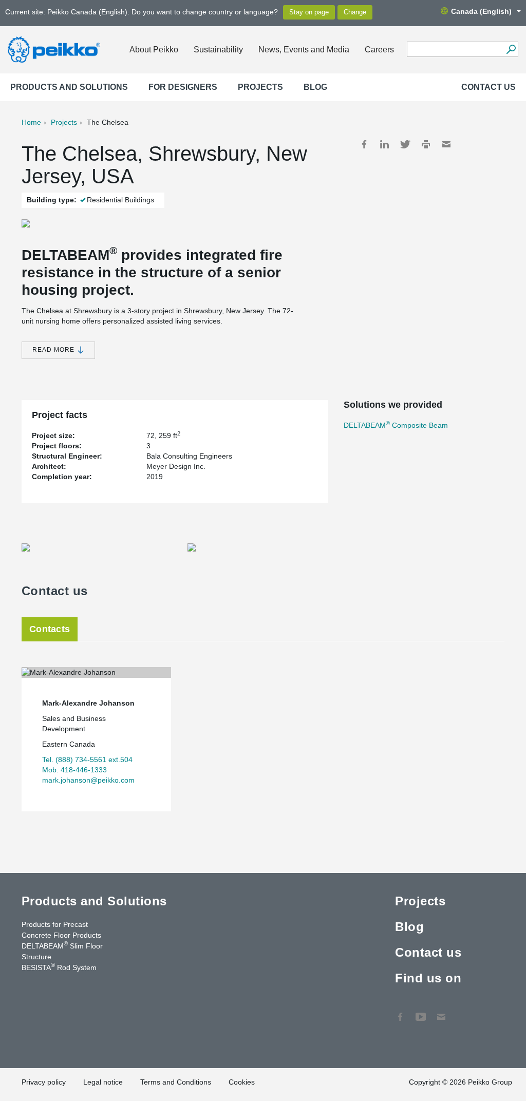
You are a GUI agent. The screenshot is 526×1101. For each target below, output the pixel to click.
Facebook (364, 144)
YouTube (421, 1012)
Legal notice (103, 1082)
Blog (315, 87)
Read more (54, 349)
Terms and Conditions (175, 1082)
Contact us (488, 87)
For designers (182, 87)
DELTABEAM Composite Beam (396, 425)
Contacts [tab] (49, 629)
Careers (379, 49)
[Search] (510, 49)
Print (426, 144)
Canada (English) (481, 11)
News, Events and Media (303, 49)
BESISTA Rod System (59, 967)
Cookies (242, 1082)
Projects (260, 87)
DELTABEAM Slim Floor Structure (62, 951)
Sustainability (218, 49)
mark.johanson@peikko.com (88, 780)
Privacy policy (44, 1082)
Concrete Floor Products (61, 935)
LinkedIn (385, 144)
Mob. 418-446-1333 (74, 770)
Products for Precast (55, 924)
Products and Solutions (69, 87)
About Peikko (153, 49)
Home (31, 122)
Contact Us (441, 1012)
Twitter (405, 144)
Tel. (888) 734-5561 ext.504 (87, 759)
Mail (446, 144)
